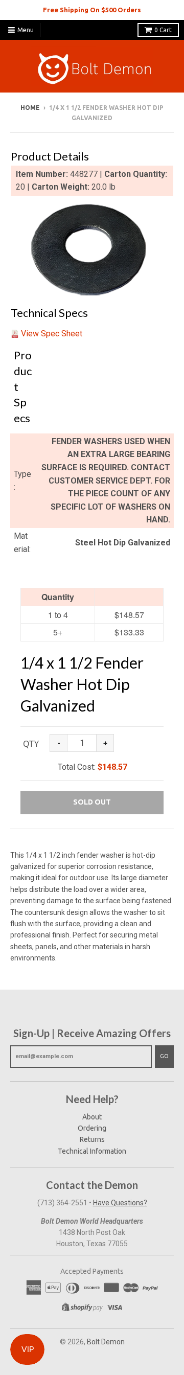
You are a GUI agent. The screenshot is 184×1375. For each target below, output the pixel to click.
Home (30, 107)
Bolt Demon (106, 1342)
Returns (92, 1139)
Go (164, 1056)
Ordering (92, 1128)
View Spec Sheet (51, 333)
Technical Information (92, 1151)
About (92, 1117)
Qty (31, 743)
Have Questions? (120, 1203)
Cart (163, 30)
